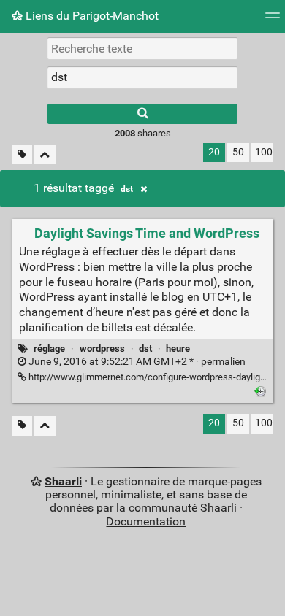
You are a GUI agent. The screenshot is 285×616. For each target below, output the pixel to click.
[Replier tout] (45, 155)
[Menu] (272, 20)
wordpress (102, 348)
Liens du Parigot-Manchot (91, 16)
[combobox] (143, 77)
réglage (49, 348)
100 (264, 152)
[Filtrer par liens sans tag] (22, 155)
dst (127, 189)
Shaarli (63, 481)
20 (214, 152)
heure (178, 348)
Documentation (146, 521)
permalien (136, 361)
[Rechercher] (143, 114)
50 (238, 152)
